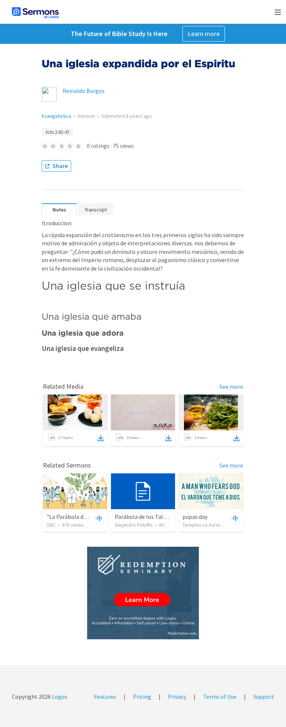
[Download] (101, 438)
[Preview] (98, 517)
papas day (194, 516)
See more (231, 386)
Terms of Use (219, 696)
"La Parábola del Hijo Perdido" (85, 516)
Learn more (204, 33)
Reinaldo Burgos (84, 90)
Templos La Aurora (202, 524)
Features (105, 696)
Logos (59, 696)
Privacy (177, 696)
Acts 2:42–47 (57, 132)
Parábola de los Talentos (146, 516)
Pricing (142, 696)
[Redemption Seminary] (143, 593)
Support (263, 696)
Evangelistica (56, 116)
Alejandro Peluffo (134, 524)
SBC (51, 524)
